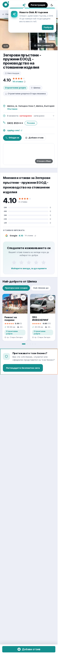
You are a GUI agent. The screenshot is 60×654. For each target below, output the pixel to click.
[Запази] (23, 298)
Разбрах (48, 27)
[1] (14, 262)
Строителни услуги (15, 88)
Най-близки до (40, 288)
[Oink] (6, 4)
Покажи (31, 123)
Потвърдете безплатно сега (23, 368)
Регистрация (38, 5)
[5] (43, 262)
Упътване (12, 109)
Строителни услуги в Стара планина (27, 93)
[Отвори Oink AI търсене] (24, 5)
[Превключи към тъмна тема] (52, 5)
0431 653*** (15, 123)
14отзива (17, 81)
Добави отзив (36, 137)
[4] (36, 262)
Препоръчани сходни (16, 288)
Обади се (14, 137)
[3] (29, 262)
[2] (21, 262)
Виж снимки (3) (45, 45)
